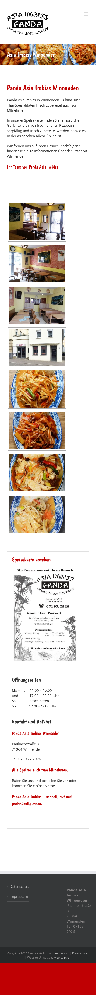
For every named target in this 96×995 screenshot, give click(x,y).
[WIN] (45, 569)
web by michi (62, 957)
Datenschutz (18, 886)
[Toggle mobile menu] (86, 14)
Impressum (18, 896)
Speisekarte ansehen (31, 559)
